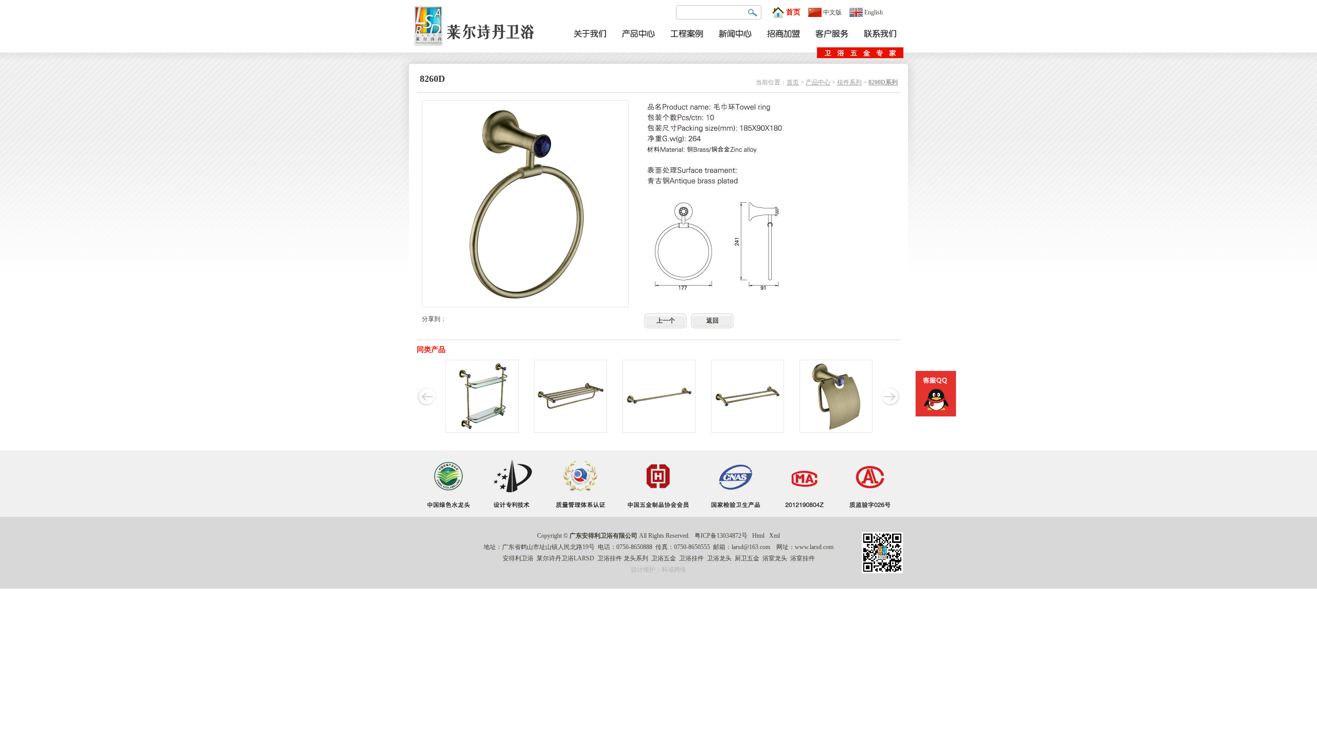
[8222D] (570, 430)
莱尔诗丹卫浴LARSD (565, 558)
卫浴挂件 (609, 558)
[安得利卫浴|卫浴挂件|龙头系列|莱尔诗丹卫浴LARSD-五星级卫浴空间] (477, 50)
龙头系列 (636, 558)
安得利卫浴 (518, 558)
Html (758, 535)
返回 (712, 320)
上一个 (665, 320)
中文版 (832, 12)
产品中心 (818, 82)
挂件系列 (849, 82)
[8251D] (836, 430)
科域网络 (674, 569)
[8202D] (482, 430)
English (873, 12)
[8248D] (747, 430)
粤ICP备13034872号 (721, 535)
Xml (774, 535)
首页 (793, 12)
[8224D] (659, 430)
